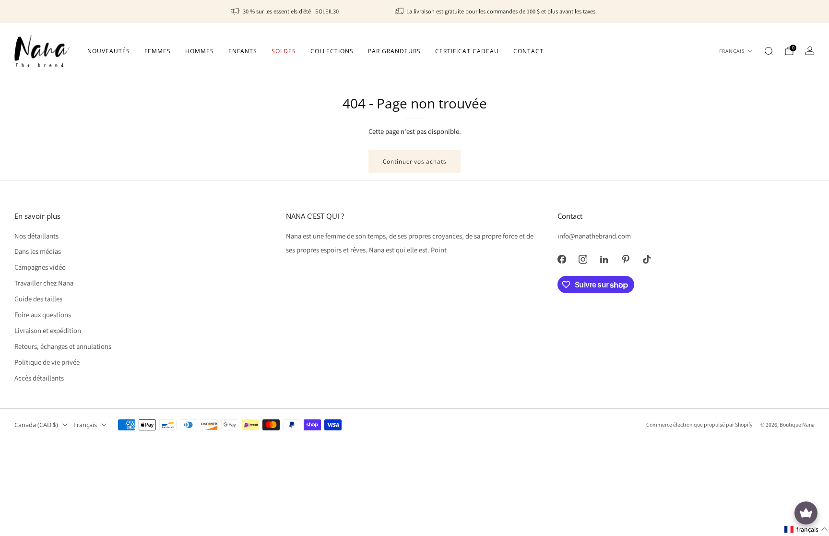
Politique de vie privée (47, 362)
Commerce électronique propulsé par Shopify (699, 424)
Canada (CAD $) (36, 424)
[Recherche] (768, 51)
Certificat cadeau (467, 51)
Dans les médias (37, 251)
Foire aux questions (42, 314)
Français (732, 51)
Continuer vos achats (414, 161)
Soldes (284, 51)
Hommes (199, 51)
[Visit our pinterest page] (625, 259)
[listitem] (285, 11)
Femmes (157, 51)
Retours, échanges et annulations (62, 346)
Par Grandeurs (394, 51)
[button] (806, 529)
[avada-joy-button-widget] (805, 512)
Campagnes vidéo (40, 267)
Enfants (242, 51)
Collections (332, 51)
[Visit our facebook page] (561, 259)
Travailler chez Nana (43, 282)
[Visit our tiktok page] (646, 259)
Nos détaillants (36, 235)
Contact (528, 51)
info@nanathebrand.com (594, 235)
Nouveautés (108, 51)
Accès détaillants (39, 377)
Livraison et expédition (47, 330)
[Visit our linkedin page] (604, 259)
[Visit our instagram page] (582, 259)
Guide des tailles (38, 298)
